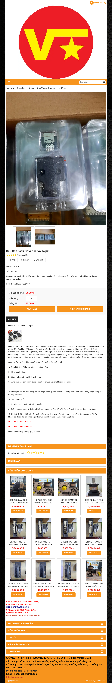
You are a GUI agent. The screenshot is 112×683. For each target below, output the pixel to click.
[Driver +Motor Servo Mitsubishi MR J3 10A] (93, 528)
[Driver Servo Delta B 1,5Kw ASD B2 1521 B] (18, 570)
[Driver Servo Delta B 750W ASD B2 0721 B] (43, 570)
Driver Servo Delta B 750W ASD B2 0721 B (43, 585)
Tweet (26, 260)
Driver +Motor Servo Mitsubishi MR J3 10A (94, 544)
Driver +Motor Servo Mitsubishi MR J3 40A (43, 544)
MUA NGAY (18, 511)
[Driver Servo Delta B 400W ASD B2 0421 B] (68, 570)
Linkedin (39, 260)
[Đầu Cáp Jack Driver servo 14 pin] (56, 158)
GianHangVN (101, 681)
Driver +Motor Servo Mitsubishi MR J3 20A (69, 544)
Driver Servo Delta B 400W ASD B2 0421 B (68, 585)
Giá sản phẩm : (16, 292)
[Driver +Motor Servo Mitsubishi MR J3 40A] (43, 528)
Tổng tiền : (14, 303)
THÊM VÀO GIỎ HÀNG (80, 309)
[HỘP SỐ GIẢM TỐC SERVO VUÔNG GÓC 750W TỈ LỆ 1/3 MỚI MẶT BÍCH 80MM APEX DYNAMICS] (18, 486)
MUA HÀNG (32, 309)
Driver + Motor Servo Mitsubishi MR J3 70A (18, 544)
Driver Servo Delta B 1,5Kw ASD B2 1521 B (18, 586)
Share (12, 260)
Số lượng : (14, 298)
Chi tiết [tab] (12, 319)
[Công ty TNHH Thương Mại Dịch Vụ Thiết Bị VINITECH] (56, 78)
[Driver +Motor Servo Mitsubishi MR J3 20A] (68, 528)
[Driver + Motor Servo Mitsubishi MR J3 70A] (18, 528)
